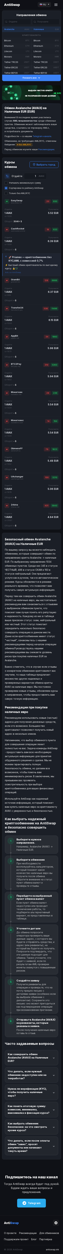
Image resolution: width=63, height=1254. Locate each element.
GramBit (15, 279)
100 (47, 477)
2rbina (14, 504)
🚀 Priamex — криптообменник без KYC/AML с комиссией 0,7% (30, 259)
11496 (54, 308)
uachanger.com (17, 479)
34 (47, 336)
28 (47, 393)
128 (46, 280)
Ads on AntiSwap (13, 272)
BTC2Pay (16, 364)
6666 (54, 280)
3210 (54, 477)
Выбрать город (45, 164)
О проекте (10, 1233)
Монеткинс (17, 420)
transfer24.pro (17, 310)
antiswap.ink (52, 1249)
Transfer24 (17, 307)
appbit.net (15, 338)
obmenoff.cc (15, 451)
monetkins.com (17, 423)
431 (46, 505)
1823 (54, 449)
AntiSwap (12, 5)
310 (46, 365)
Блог (34, 1239)
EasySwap (16, 200)
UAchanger (17, 476)
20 (47, 201)
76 (47, 449)
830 (55, 201)
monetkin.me (16, 394)
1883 (54, 336)
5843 (54, 505)
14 (48, 421)
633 (55, 229)
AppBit (14, 335)
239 (55, 393)
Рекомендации (46, 149)
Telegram (34, 1203)
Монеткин (16, 392)
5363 (54, 365)
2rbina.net (15, 507)
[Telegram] (56, 1223)
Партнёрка (45, 1239)
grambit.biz (15, 282)
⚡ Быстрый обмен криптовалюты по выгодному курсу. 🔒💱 (31, 267)
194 (55, 421)
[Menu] (56, 5)
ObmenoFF (17, 448)
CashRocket (17, 228)
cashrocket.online (18, 231)
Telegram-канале (42, 136)
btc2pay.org (15, 366)
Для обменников (49, 1233)
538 (46, 308)
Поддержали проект (16, 1239)
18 (48, 229)
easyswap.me (16, 203)
